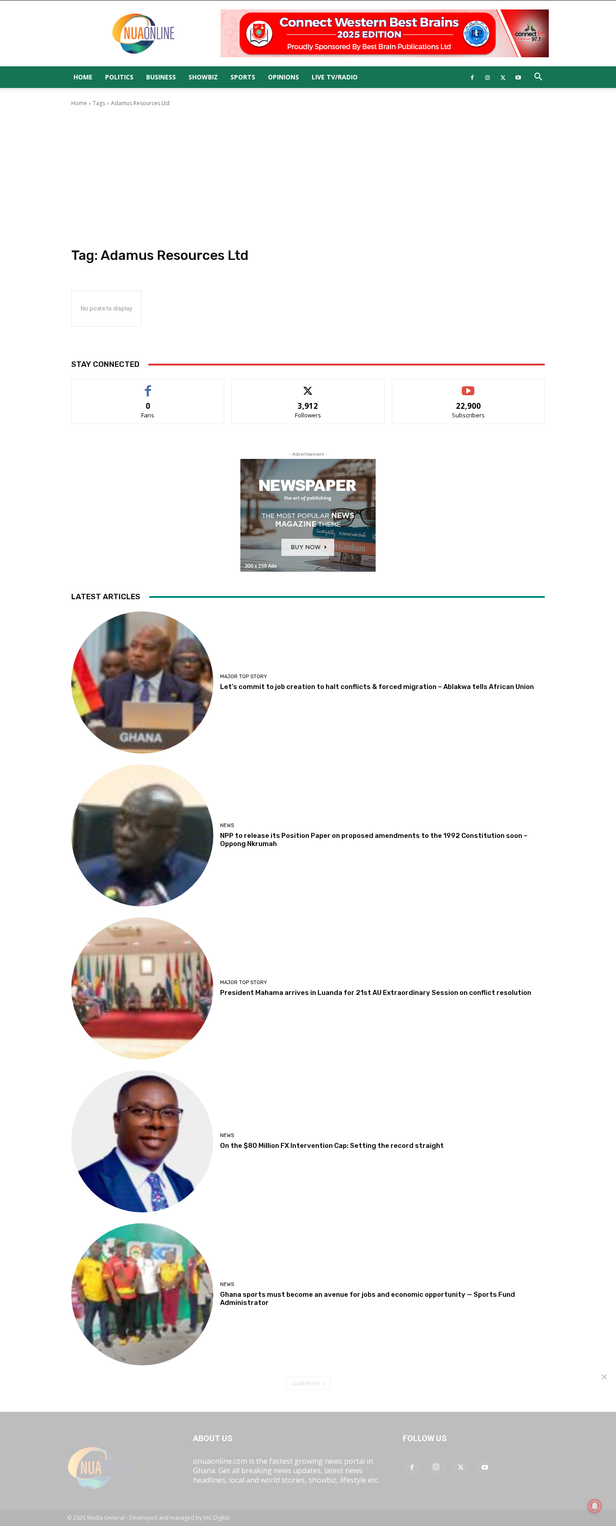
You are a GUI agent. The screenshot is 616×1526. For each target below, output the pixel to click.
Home (83, 77)
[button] (538, 78)
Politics (119, 77)
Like (148, 386)
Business (161, 77)
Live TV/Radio (335, 77)
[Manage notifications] (595, 1506)
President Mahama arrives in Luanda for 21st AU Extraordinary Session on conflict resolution (375, 993)
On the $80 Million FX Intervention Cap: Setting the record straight (332, 1146)
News (227, 825)
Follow (308, 386)
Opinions (283, 77)
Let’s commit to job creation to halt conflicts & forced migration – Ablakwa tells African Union (377, 687)
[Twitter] (503, 77)
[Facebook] (472, 77)
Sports (242, 77)
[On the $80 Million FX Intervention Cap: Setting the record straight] (142, 1141)
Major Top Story (243, 676)
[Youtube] (518, 77)
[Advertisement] (308, 177)
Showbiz (203, 77)
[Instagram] (487, 77)
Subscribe (469, 386)
